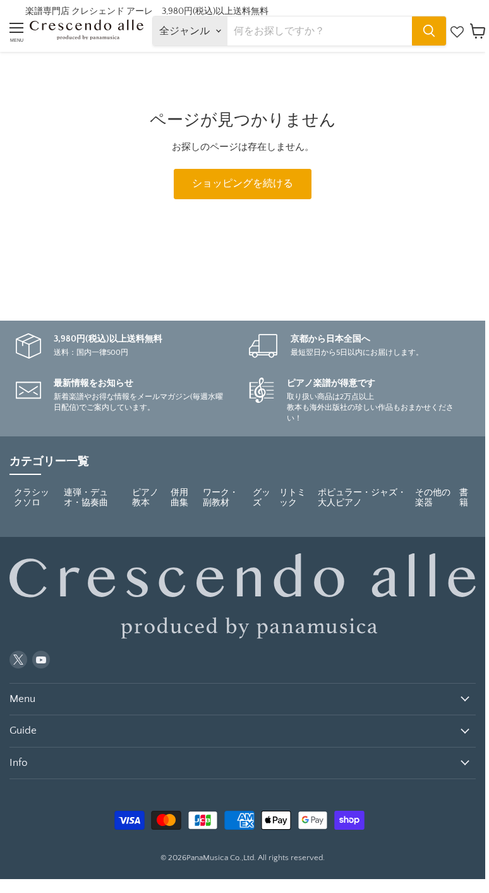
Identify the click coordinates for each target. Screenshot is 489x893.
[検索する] (429, 31)
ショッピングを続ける (242, 183)
